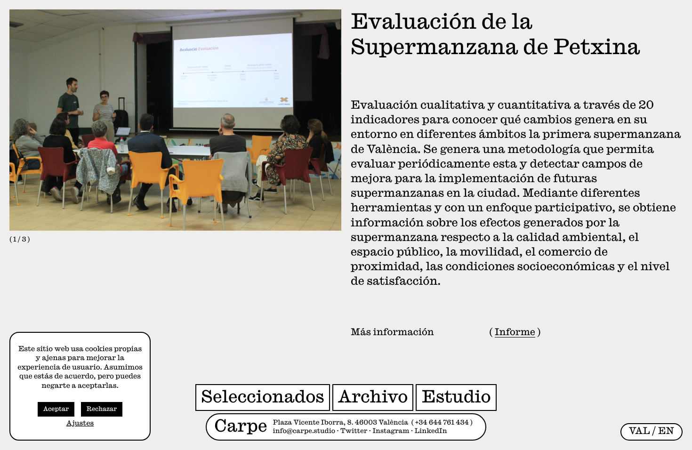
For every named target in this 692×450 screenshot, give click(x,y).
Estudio (456, 396)
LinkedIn (431, 431)
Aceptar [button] (56, 409)
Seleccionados (262, 396)
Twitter (353, 431)
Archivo (373, 396)
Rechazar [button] (102, 409)
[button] (92, 126)
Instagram (390, 431)
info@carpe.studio (304, 431)
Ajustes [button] (80, 423)
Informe (515, 332)
